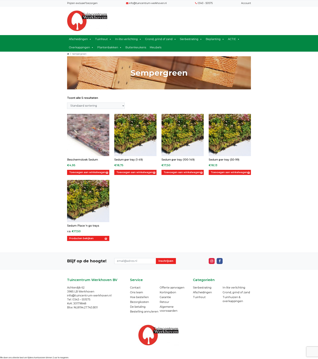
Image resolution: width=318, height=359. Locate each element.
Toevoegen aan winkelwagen (87, 172)
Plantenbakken (107, 47)
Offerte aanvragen (172, 287)
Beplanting (213, 39)
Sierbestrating (189, 39)
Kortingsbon (168, 292)
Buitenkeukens (135, 47)
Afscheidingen (78, 39)
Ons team (136, 292)
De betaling (138, 306)
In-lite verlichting (126, 39)
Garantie (165, 297)
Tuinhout (101, 39)
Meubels (155, 47)
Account (246, 3)
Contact (135, 287)
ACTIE (232, 39)
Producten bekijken (81, 238)
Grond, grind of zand (159, 39)
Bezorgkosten (139, 302)
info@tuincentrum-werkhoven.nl (148, 3)
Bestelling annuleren (144, 311)
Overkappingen (79, 47)
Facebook (220, 261)
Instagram (212, 261)
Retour (164, 302)
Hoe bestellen (139, 297)
